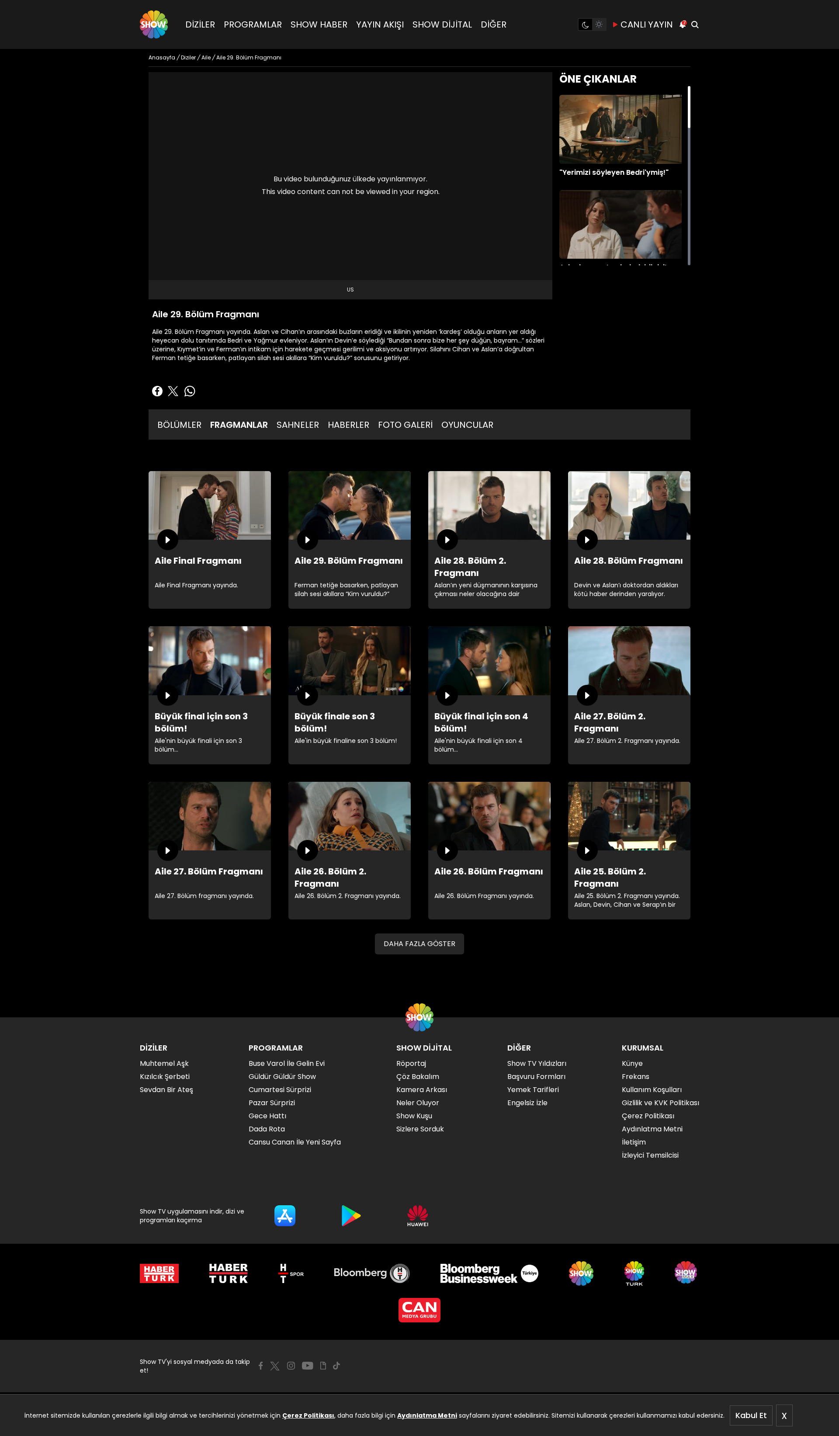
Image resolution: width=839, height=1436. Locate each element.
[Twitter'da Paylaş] (173, 391)
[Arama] (694, 24)
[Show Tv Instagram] (291, 1366)
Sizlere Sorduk (420, 1129)
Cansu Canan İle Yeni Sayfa (295, 1142)
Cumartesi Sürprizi (280, 1090)
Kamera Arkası (421, 1090)
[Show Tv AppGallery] (418, 1215)
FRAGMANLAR (239, 425)
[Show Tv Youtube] (307, 1366)
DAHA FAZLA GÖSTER (419, 944)
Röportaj (411, 1063)
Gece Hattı (267, 1116)
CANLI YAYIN (647, 24)
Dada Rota (267, 1129)
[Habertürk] (159, 1273)
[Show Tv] (154, 24)
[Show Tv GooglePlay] (351, 1215)
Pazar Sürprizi (272, 1103)
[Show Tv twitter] (275, 1366)
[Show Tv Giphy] (323, 1366)
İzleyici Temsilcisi (650, 1155)
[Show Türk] (634, 1273)
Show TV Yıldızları (536, 1063)
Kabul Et (751, 1415)
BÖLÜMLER (179, 425)
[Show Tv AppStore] (285, 1215)
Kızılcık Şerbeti (165, 1077)
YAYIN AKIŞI (380, 24)
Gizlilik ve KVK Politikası (660, 1103)
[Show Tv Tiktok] (336, 1366)
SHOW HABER (319, 24)
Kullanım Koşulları (652, 1090)
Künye (632, 1063)
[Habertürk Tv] (228, 1273)
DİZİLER (200, 24)
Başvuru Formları (536, 1077)
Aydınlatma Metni (427, 1415)
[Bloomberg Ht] (372, 1273)
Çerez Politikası (308, 1415)
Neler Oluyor (417, 1103)
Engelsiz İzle (527, 1103)
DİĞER (493, 24)
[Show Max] (687, 1273)
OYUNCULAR (467, 425)
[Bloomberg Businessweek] (489, 1273)
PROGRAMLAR (253, 24)
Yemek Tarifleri (533, 1090)
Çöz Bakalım (417, 1077)
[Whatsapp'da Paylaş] (190, 391)
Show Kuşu (414, 1116)
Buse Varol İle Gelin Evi (287, 1063)
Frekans (635, 1077)
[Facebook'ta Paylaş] (157, 391)
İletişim (634, 1142)
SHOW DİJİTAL (442, 24)
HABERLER (348, 425)
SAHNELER (298, 425)
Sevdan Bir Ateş (166, 1090)
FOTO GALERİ (405, 425)
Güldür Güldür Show (282, 1077)
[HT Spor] (290, 1273)
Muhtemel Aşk (164, 1063)
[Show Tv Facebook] (261, 1366)
